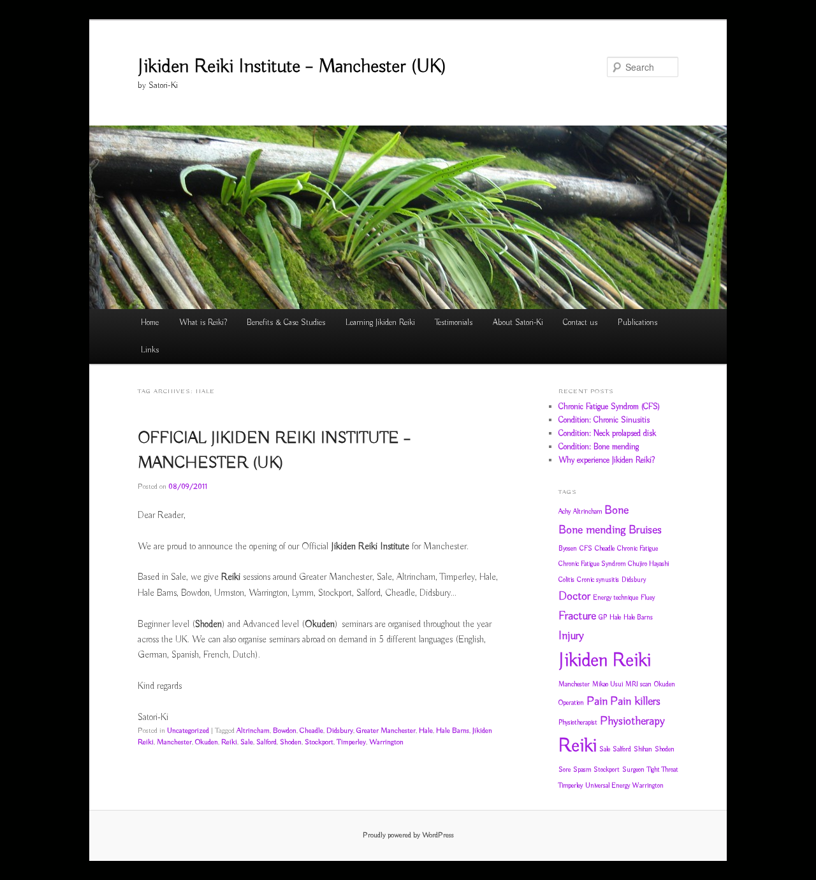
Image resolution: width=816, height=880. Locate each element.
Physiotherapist (577, 722)
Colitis (566, 579)
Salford (266, 742)
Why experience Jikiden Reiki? (606, 460)
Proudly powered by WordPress (408, 835)
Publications (637, 322)
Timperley (351, 742)
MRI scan (638, 684)
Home (150, 322)
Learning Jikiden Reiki (380, 322)
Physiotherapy (632, 721)
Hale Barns (452, 730)
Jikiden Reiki (604, 660)
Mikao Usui (607, 684)
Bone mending (592, 530)
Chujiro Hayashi (648, 563)
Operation (571, 702)
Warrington (386, 742)
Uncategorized (188, 730)
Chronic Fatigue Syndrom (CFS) (609, 406)
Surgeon (633, 769)
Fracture (577, 616)
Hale (426, 730)
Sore (564, 769)
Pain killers (635, 701)
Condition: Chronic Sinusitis (604, 420)
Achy (564, 511)
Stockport (319, 742)
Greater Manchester (386, 730)
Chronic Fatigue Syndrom (591, 563)
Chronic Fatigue (637, 548)
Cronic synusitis (598, 579)
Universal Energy (607, 785)
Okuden (206, 742)
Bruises (645, 530)
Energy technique (615, 597)
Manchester (174, 742)
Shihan (643, 749)
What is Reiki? (203, 322)
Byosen (567, 548)
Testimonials (453, 322)
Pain (597, 701)
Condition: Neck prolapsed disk (607, 433)
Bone (616, 510)
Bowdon (284, 730)
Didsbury (339, 730)
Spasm (582, 769)
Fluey (648, 597)
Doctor (574, 596)
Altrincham (253, 730)
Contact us (580, 322)
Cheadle (311, 730)
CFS (585, 548)
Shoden (291, 742)
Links (150, 350)
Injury (571, 636)
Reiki (229, 742)
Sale (246, 742)
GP (603, 617)
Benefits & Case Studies (286, 322)
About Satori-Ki (518, 322)
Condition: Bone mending (598, 447)
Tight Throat (662, 769)
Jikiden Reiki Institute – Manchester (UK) (292, 67)
